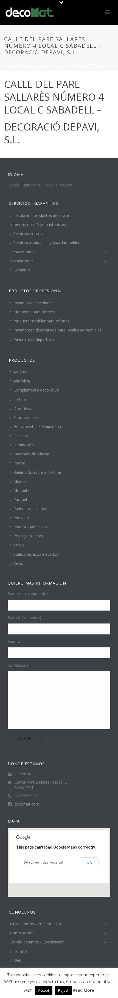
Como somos (22, 932)
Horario (20, 951)
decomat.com (27, 804)
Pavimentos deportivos (34, 339)
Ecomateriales (26, 417)
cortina (19, 399)
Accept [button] (43, 990)
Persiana (21, 517)
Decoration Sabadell (63, 64)
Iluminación (23, 444)
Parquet (20, 499)
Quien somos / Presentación (35, 923)
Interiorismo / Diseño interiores (38, 224)
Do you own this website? (44, 862)
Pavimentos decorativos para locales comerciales (57, 330)
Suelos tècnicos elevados (35, 554)
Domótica (22, 408)
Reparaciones (22, 251)
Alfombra (21, 381)
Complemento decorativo (36, 390)
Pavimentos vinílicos (31, 508)
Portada (13, 64)
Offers (32, 64)
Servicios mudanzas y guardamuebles (46, 242)
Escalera (20, 435)
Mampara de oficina (31, 454)
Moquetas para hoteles (34, 311)
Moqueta (21, 490)
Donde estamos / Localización (37, 942)
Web (17, 960)
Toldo (18, 545)
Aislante (20, 372)
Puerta (19, 463)
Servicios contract (29, 233)
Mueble (20, 481)
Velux (18, 563)
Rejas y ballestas (28, 535)
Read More (83, 990)
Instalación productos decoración (43, 215)
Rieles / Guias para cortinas (37, 472)
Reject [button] (63, 990)
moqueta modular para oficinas (41, 321)
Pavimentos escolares (33, 302)
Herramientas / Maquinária (37, 426)
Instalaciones (21, 260)
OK (89, 862)
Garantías (21, 270)
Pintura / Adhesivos (30, 526)
